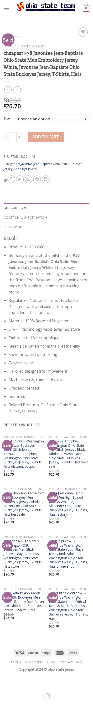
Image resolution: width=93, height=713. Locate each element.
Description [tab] (15, 208)
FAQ (79, 662)
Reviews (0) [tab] (13, 227)
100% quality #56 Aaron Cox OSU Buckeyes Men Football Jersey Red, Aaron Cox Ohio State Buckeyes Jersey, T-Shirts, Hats (24, 601)
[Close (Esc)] (4, 684)
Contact (65, 662)
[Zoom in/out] (18, 684)
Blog (51, 662)
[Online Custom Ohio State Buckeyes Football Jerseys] (46, 8)
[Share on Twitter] (20, 179)
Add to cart (45, 136)
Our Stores (34, 662)
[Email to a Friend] (28, 179)
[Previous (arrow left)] (4, 704)
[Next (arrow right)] (18, 704)
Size (7, 118)
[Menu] (6, 8)
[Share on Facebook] (11, 179)
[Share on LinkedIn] (46, 179)
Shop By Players (31, 46)
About (15, 662)
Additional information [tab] (25, 217)
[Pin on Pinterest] (37, 179)
